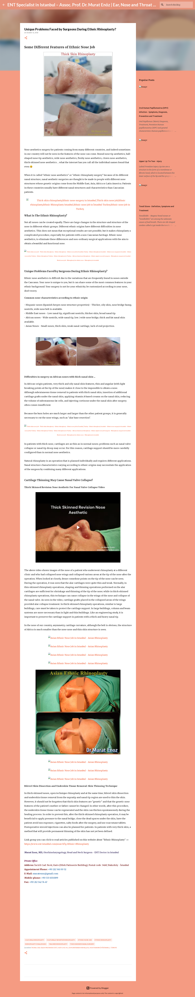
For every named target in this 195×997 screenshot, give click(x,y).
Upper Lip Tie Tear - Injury (150, 161)
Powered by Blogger (99, 988)
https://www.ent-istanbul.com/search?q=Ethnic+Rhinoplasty (56, 844)
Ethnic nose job (85, 940)
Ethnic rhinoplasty (103, 940)
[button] (25, 38)
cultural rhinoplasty (34, 940)
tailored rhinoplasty (58, 944)
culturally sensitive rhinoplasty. (61, 940)
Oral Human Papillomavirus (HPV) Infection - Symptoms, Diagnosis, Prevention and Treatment (153, 112)
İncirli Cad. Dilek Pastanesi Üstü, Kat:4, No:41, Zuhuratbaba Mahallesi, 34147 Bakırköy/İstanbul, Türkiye (74, 948)
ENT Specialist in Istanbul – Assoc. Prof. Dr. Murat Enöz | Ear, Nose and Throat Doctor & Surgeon (97, 4)
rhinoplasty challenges (35, 944)
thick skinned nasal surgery (82, 944)
